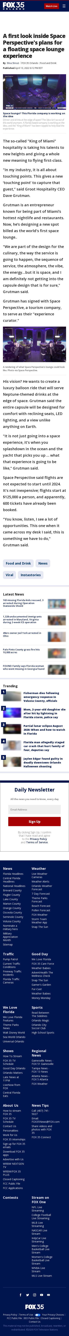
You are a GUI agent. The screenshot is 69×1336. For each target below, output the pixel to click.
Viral (9, 575)
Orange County (12, 908)
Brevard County (12, 890)
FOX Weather (39, 914)
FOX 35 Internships (14, 1139)
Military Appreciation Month (10, 937)
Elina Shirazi (13, 63)
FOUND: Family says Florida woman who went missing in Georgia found (24, 667)
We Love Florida (41, 959)
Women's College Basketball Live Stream (42, 1260)
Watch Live (51, 6)
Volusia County (12, 921)
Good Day (40, 954)
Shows (8, 1051)
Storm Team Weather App (39, 920)
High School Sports (43, 1032)
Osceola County (12, 912)
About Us (10, 1105)
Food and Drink (48, 63)
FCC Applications (13, 1188)
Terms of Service (37, 842)
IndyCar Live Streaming (39, 1239)
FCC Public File (11, 1183)
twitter (28, 1295)
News (42, 563)
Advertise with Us (13, 1159)
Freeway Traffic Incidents (12, 973)
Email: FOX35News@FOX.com (46, 1120)
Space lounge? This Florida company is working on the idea (34, 115)
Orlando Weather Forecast (42, 887)
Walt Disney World (14, 1032)
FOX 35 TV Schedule (9, 1062)
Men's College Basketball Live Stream (40, 1249)
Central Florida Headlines (11, 879)
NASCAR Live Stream (39, 1232)
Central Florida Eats (11, 1094)
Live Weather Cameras (39, 875)
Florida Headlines (13, 874)
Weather (39, 868)
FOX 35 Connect (41, 1137)
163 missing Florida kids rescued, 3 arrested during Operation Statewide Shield (23, 602)
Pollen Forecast (41, 910)
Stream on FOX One (40, 1199)
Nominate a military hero (10, 927)
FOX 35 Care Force (43, 963)
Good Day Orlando (14, 1068)
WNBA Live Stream (38, 1269)
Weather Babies (41, 968)
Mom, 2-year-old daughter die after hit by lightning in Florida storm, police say (45, 713)
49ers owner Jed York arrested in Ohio (22, 634)
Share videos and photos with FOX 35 (42, 1129)
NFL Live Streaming (38, 1208)
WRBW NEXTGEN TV (13, 1165)
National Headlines (14, 886)
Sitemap (8, 944)
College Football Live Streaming (41, 1216)
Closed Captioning (13, 1179)
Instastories (31, 575)
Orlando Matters (13, 1072)
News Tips (40, 1105)
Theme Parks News (11, 1026)
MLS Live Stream (42, 1275)
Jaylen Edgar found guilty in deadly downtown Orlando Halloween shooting (43, 762)
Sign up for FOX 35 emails (14, 1145)
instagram (35, 1295)
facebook (21, 1295)
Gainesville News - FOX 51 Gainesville (43, 1062)
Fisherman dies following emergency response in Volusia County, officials (41, 697)
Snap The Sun (40, 927)
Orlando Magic (40, 1020)
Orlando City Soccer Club (39, 1026)
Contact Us (9, 1126)
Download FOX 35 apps (14, 1153)
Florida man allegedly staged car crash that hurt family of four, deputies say (44, 746)
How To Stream (12, 1056)
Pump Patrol (10, 959)
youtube (42, 1295)
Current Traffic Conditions (11, 965)
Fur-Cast (37, 989)
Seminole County (13, 917)
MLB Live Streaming (38, 1224)
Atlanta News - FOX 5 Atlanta (40, 1077)
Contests (10, 1197)
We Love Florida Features (12, 1018)
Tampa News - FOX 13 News (40, 1070)
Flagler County (11, 894)
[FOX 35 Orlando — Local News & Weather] (13, 5)
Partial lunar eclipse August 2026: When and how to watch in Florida (44, 729)
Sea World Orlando (14, 1037)
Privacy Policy (38, 839)
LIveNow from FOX (11, 1086)
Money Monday (41, 998)
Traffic (8, 954)
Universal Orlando (13, 1041)
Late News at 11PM (11, 1078)
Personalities (10, 1130)
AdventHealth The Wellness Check (42, 974)
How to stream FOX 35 (12, 1112)
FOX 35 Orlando (30, 63)
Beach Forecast (41, 906)
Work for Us (10, 1135)
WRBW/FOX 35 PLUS (12, 1173)
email (49, 1295)
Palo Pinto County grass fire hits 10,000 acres (21, 651)
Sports (37, 1007)
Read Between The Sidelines (40, 1014)
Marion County (12, 903)
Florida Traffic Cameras (11, 980)
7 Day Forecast (41, 893)
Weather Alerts (40, 881)
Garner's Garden (41, 984)
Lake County (10, 899)
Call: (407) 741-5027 (40, 1112)
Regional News (39, 1053)
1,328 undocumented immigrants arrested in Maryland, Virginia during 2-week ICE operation (22, 619)
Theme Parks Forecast (39, 899)
